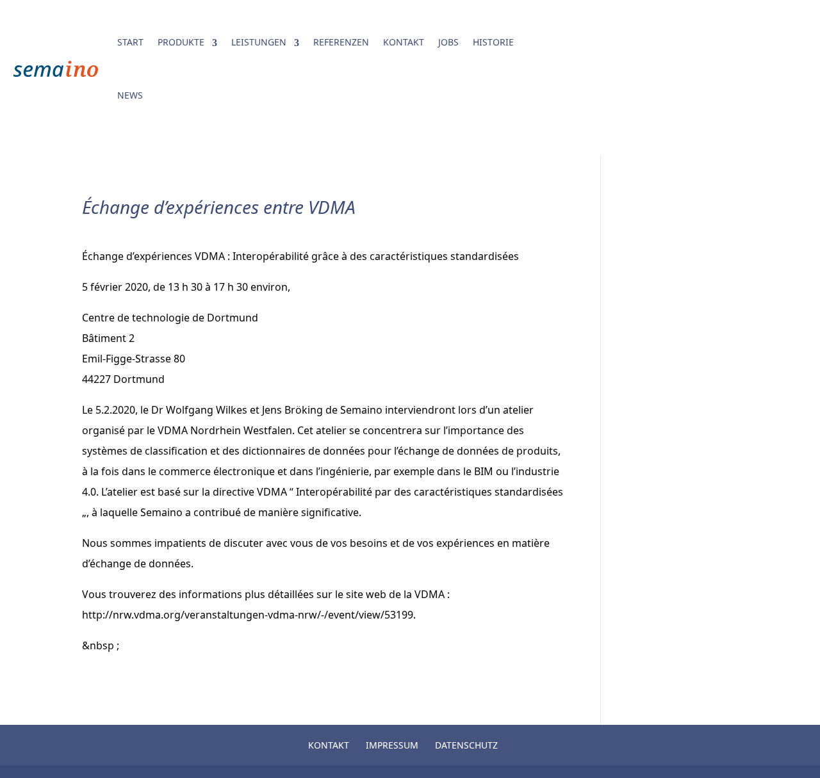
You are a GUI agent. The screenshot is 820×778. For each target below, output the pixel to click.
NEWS (130, 95)
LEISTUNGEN (258, 42)
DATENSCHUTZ (466, 745)
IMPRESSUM (392, 745)
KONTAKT (403, 42)
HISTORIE (493, 42)
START (130, 42)
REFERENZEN (341, 42)
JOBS (448, 42)
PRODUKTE (181, 42)
